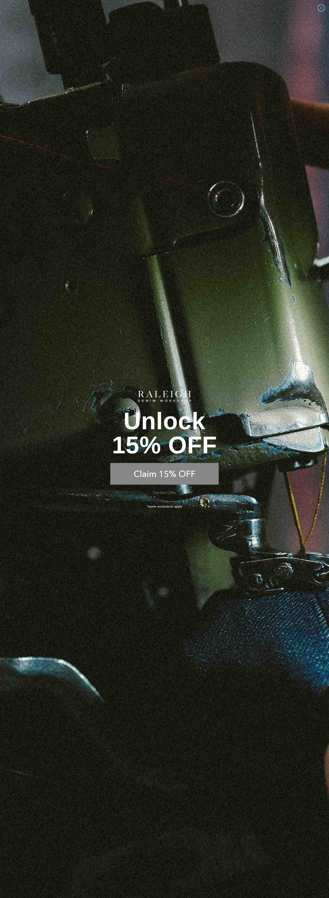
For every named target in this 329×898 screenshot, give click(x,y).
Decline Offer (164, 493)
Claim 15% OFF (165, 474)
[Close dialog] (321, 8)
